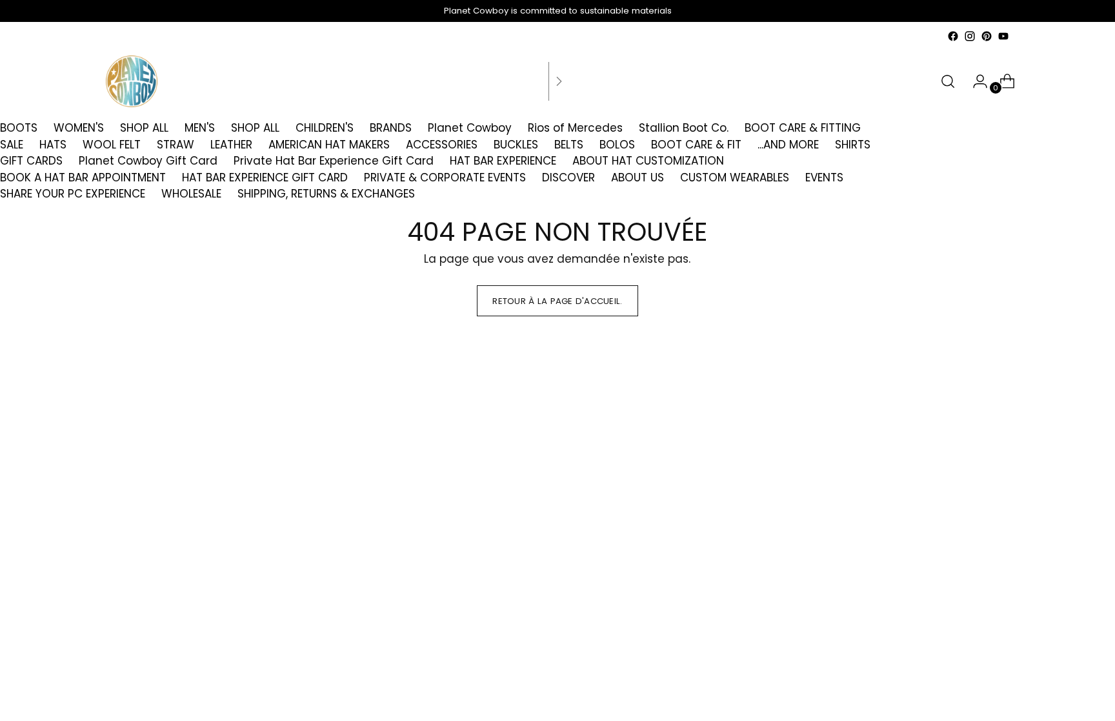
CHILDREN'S (325, 128)
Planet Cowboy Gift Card (148, 160)
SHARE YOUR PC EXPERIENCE (72, 193)
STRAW (175, 144)
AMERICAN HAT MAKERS (329, 144)
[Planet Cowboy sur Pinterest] (986, 36)
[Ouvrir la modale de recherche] (948, 81)
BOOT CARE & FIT (696, 144)
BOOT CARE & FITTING (803, 128)
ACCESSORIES (441, 144)
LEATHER (231, 144)
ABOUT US (637, 177)
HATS (52, 144)
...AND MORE (788, 144)
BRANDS (391, 128)
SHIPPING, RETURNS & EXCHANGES (326, 193)
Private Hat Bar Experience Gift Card (334, 160)
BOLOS (617, 144)
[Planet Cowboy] (131, 81)
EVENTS (824, 177)
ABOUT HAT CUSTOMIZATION (648, 160)
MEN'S (200, 128)
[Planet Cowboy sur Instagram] (970, 36)
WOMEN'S (79, 128)
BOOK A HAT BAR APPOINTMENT (83, 177)
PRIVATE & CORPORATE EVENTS (445, 177)
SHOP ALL (144, 128)
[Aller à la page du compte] (975, 81)
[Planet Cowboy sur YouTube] (1003, 36)
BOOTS (18, 128)
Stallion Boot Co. (683, 128)
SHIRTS (852, 144)
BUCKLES (516, 144)
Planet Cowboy (470, 128)
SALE (11, 144)
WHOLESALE (191, 193)
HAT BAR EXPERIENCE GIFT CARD (265, 177)
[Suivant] (558, 81)
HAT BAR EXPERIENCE (503, 160)
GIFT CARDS (31, 160)
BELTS (568, 144)
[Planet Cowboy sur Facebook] (953, 36)
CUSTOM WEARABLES (734, 177)
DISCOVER (568, 177)
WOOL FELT (112, 144)
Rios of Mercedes (575, 128)
